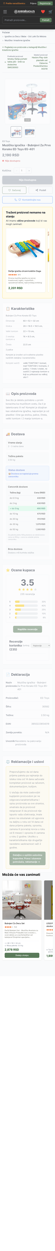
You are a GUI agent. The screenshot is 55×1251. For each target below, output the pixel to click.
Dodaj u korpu (22, 955)
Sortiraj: (26, 645)
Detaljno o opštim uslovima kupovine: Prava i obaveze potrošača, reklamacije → (27, 858)
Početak (6, 32)
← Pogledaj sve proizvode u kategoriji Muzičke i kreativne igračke (24, 48)
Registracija (45, 3)
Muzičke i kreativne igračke (17, 40)
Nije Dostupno (27, 179)
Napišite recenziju (28, 629)
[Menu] (5, 11)
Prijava (33, 3)
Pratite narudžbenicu (15, 3)
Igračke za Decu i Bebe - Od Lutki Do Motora (25, 36)
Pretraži (45, 20)
